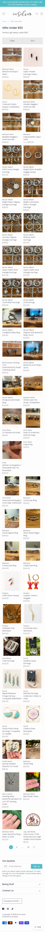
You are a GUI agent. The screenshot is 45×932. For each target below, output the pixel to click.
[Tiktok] (12, 909)
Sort (32, 40)
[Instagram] (8, 909)
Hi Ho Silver (21, 914)
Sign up (36, 866)
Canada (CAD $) (11, 901)
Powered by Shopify (10, 917)
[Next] (34, 848)
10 (28, 847)
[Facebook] (3, 909)
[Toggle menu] (3, 13)
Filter (12, 40)
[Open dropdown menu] (40, 884)
